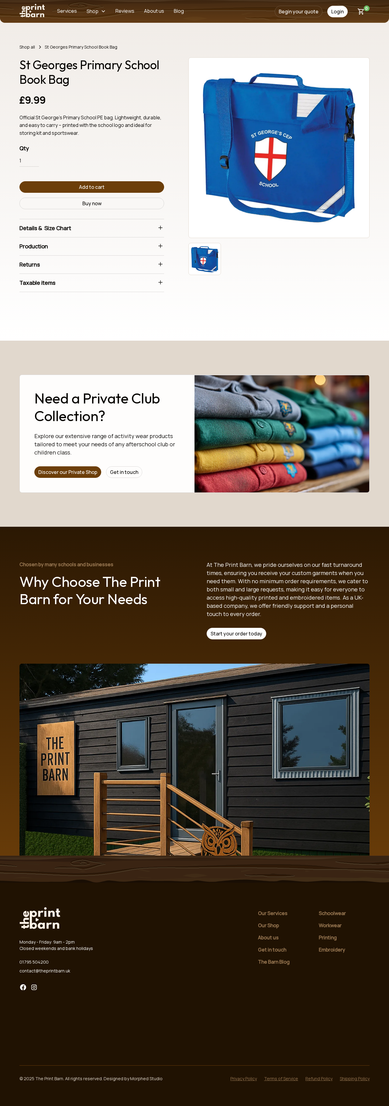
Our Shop (268, 925)
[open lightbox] (279, 147)
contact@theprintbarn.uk (44, 971)
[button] (96, 11)
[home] (32, 11)
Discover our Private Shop (67, 472)
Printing (328, 937)
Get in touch (124, 472)
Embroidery (332, 949)
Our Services (272, 913)
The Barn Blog (274, 961)
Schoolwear (332, 913)
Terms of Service (281, 1078)
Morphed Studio (146, 1078)
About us (268, 937)
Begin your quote (298, 11)
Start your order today (236, 633)
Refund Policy (318, 1078)
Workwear (330, 925)
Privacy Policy (243, 1078)
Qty (24, 148)
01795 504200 (34, 962)
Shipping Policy (355, 1078)
